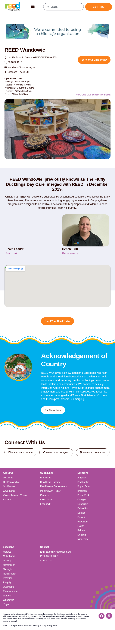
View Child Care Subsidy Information (93, 94)
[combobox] (63, 6)
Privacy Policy (39, 625)
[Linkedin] (109, 616)
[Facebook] (102, 616)
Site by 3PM (51, 625)
